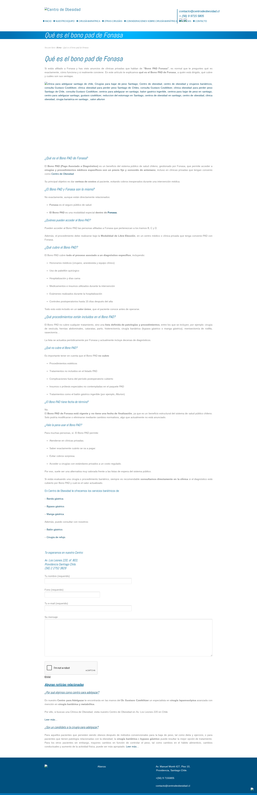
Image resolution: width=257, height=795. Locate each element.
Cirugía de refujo (56, 537)
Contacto (201, 21)
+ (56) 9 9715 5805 (191, 16)
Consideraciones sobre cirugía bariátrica (151, 21)
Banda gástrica (55, 498)
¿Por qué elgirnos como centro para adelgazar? (72, 692)
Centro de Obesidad (62, 173)
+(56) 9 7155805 (165, 778)
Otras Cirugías (113, 21)
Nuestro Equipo (65, 21)
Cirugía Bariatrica (89, 21)
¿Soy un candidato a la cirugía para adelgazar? (71, 727)
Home (59, 47)
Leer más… (51, 719)
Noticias (186, 21)
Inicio (48, 21)
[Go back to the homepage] (63, 9)
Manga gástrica (55, 514)
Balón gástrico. (55, 529)
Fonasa (112, 212)
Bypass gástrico (55, 506)
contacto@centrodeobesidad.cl (199, 11)
